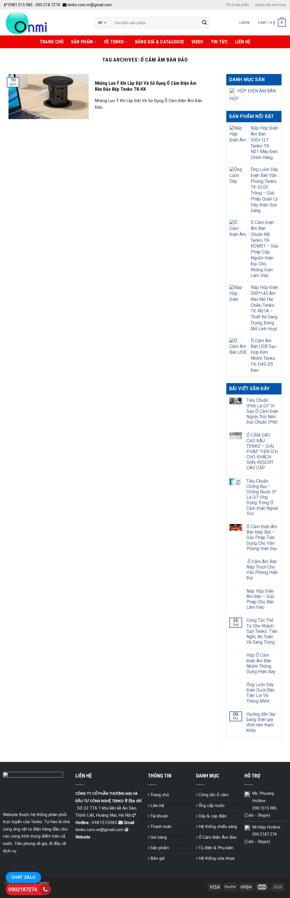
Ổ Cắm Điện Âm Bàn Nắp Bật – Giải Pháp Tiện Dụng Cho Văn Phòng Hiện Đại (261, 537)
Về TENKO (114, 42)
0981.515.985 (20, 5)
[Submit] (204, 23)
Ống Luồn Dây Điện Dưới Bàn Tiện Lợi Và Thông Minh (260, 693)
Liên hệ (242, 42)
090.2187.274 (264, 834)
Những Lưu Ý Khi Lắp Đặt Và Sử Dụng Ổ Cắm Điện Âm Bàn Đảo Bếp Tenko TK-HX (145, 86)
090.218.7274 (48, 5)
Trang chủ (52, 42)
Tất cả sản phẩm (237, 5)
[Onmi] (45, 22)
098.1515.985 (264, 808)
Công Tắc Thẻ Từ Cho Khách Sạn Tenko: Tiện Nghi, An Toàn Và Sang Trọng (261, 631)
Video (197, 42)
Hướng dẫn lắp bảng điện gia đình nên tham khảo (261, 722)
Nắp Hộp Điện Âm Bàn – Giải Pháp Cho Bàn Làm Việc (260, 599)
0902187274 (22, 889)
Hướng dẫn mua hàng (270, 5)
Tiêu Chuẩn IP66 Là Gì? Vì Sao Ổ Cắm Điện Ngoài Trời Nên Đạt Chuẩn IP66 (262, 411)
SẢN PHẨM (82, 42)
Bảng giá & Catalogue (159, 42)
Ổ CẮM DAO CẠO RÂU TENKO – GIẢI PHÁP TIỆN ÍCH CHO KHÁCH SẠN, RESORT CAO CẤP (262, 451)
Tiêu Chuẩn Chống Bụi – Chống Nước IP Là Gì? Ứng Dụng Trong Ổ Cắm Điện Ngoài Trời (262, 497)
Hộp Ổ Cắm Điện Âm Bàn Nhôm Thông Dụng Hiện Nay (261, 663)
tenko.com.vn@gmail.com (89, 5)
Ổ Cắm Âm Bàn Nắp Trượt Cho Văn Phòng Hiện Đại (262, 570)
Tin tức (219, 42)
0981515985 (104, 822)
